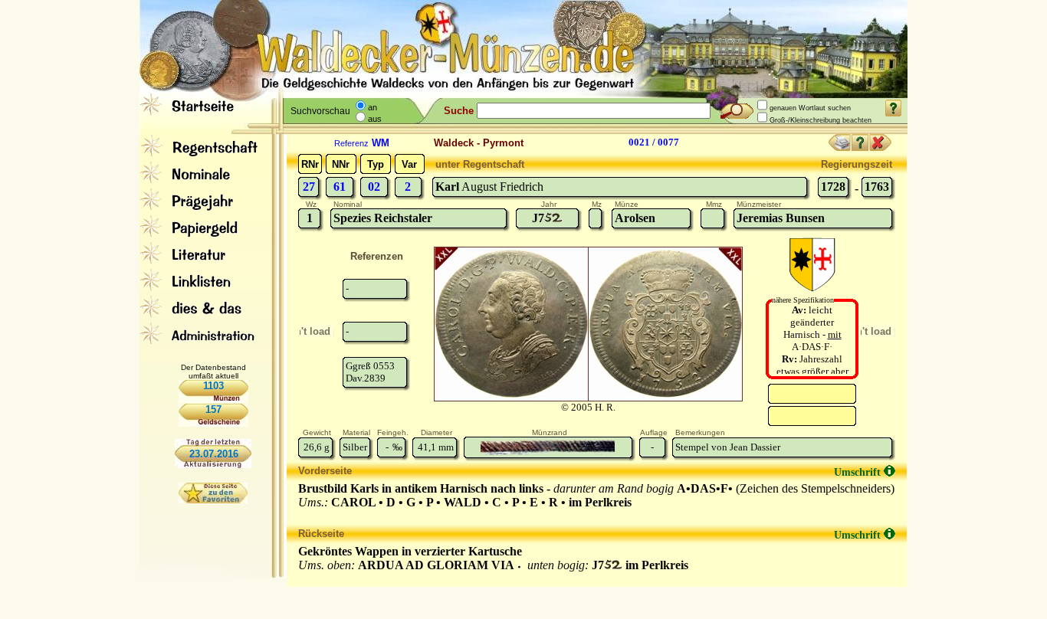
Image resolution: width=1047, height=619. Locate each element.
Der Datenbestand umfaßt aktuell (213, 371)
